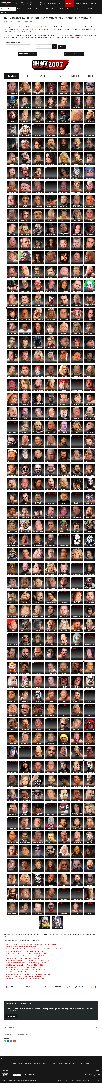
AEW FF (40, 3)
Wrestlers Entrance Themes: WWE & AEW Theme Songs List (26, 970)
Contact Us (66, 1080)
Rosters (69, 3)
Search (89, 1080)
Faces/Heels (5, 12)
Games (60, 3)
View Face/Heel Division (75, 54)
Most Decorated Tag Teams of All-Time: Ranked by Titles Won (26, 953)
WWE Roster (21, 9)
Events (77, 3)
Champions (80, 9)
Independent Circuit (25, 31)
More (92, 3)
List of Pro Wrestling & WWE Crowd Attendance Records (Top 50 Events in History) (33, 949)
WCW (62, 9)
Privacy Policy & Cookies (78, 1080)
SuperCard (51, 3)
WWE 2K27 (31, 3)
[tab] (11, 76)
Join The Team (11, 1016)
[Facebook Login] (8, 1041)
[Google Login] (14, 1041)
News (16, 3)
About (60, 1080)
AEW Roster (31, 9)
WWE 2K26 (22, 3)
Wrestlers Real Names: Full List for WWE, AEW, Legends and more (28, 974)
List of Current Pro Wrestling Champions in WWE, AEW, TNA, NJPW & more (31, 944)
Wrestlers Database (8, 9)
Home (15, 1063)
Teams (73, 9)
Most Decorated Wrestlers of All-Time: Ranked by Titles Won (26, 963)
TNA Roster (40, 9)
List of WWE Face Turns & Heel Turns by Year (21, 947)
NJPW (47, 9)
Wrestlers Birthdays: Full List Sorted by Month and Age (24, 967)
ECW (67, 9)
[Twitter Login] (11, 1041)
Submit (62, 46)
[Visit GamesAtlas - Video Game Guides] (31, 1075)
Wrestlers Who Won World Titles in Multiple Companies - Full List (28, 960)
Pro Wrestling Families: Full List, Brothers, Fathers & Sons (25, 979)
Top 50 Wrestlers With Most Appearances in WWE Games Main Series (29, 972)
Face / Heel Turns (61, 935)
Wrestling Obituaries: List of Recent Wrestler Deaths (23, 976)
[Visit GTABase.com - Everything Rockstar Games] (17, 1075)
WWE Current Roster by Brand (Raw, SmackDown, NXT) (24, 965)
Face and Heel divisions (78, 37)
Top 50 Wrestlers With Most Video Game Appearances (24, 958)
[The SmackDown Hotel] (6, 3)
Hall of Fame (90, 9)
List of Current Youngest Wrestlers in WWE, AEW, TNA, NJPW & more (29, 956)
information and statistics (12, 937)
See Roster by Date (13, 43)
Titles (85, 3)
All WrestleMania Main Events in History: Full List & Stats (25, 951)
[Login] (5, 1041)
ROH (57, 9)
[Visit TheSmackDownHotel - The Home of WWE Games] (5, 1075)
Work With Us (97, 1080)
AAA (52, 9)
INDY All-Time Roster (28, 54)
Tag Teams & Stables (21, 29)
